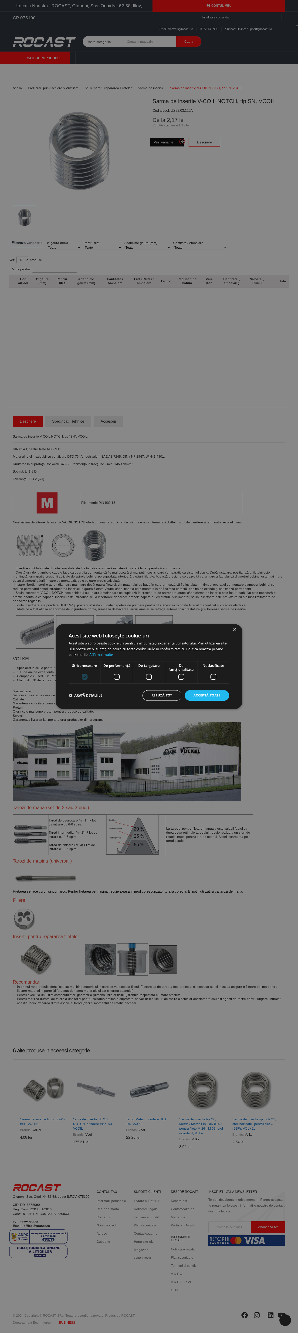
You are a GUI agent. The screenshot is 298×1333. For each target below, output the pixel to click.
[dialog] (149, 666)
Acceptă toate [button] (206, 695)
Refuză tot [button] (162, 695)
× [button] (234, 629)
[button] (85, 695)
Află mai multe (101, 654)
